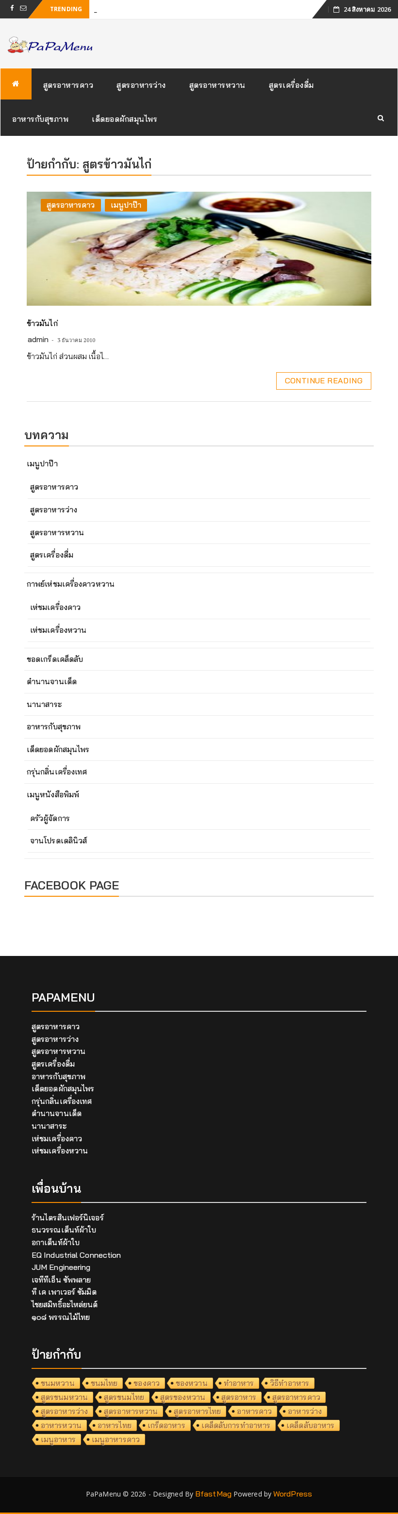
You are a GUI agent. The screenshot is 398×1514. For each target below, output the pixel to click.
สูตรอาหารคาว (68, 85)
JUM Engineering (61, 1267)
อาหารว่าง (305, 1411)
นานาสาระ (44, 704)
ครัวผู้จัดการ (50, 818)
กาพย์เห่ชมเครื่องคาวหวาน (71, 584)
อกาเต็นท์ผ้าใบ (56, 1242)
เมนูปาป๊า (126, 205)
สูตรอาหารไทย (197, 1411)
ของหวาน (192, 1383)
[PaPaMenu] (16, 83)
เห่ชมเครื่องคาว (55, 607)
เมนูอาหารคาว (116, 1439)
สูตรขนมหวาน (64, 1397)
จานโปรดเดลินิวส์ (58, 840)
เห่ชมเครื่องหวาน (58, 630)
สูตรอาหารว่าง (141, 85)
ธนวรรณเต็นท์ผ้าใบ (64, 1229)
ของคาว (146, 1383)
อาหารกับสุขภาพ (40, 119)
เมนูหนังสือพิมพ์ (53, 794)
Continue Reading (324, 380)
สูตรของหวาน (182, 1397)
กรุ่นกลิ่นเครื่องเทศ (57, 771)
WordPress (292, 1493)
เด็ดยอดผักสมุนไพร (124, 119)
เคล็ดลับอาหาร (310, 1425)
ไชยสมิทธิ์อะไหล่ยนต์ (65, 1304)
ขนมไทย (104, 1383)
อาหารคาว (254, 1411)
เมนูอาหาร (58, 1439)
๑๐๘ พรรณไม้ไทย (61, 1317)
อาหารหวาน (61, 1425)
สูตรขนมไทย (124, 1397)
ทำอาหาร (239, 1383)
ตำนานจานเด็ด (52, 681)
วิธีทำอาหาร (289, 1383)
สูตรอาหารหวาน (217, 85)
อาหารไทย (115, 1425)
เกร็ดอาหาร (166, 1425)
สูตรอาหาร (238, 1397)
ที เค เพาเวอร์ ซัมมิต (64, 1292)
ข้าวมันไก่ (42, 323)
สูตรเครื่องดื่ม (291, 85)
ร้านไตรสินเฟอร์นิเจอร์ (68, 1217)
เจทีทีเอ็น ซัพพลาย (61, 1279)
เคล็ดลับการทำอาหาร (236, 1425)
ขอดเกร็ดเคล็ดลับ (55, 659)
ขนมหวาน (58, 1383)
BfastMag (213, 1493)
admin (38, 339)
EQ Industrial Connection (76, 1255)
